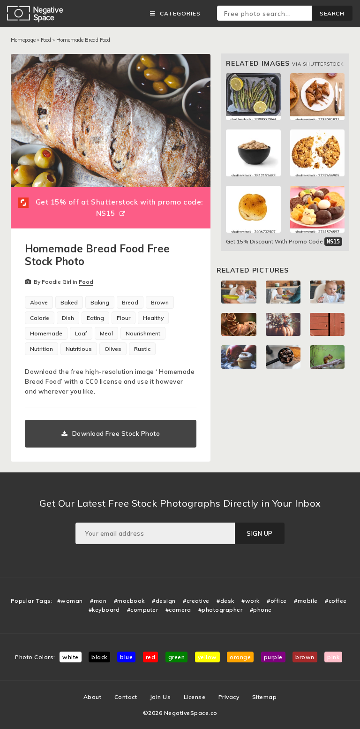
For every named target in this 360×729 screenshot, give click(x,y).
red (151, 657)
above (39, 302)
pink (333, 657)
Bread (130, 302)
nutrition (41, 348)
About (92, 696)
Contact (125, 696)
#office (277, 600)
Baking (99, 302)
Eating (95, 317)
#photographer (220, 609)
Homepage (23, 40)
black (99, 657)
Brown (160, 302)
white (70, 657)
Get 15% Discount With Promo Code (283, 241)
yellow (207, 657)
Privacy (229, 696)
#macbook (129, 600)
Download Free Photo (116, 433)
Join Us (160, 696)
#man (98, 600)
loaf (81, 333)
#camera (178, 609)
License (195, 696)
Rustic (142, 348)
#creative (196, 600)
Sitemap (264, 696)
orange (240, 657)
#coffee (336, 600)
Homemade (46, 333)
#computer (142, 609)
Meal (106, 333)
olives (113, 348)
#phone (261, 609)
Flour (123, 317)
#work (250, 600)
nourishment (143, 333)
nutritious (79, 348)
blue (126, 657)
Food (46, 40)
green (176, 657)
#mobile (306, 600)
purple (273, 657)
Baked (69, 302)
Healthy (153, 317)
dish (68, 317)
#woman (70, 600)
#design (164, 600)
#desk (225, 600)
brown (305, 657)
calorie (39, 317)
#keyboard (104, 609)
